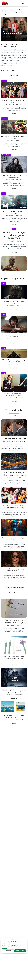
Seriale (5, 29)
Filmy (3, 193)
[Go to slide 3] (24, 39)
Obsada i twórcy (6, 155)
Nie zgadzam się (8, 950)
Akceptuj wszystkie (20, 950)
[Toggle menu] (25, 3)
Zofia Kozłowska (10, 140)
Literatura (4, 118)
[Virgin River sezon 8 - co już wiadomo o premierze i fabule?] (14, 29)
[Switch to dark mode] (23, 3)
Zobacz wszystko (14, 75)
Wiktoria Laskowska (9, 397)
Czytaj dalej (14, 252)
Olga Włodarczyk (7, 36)
